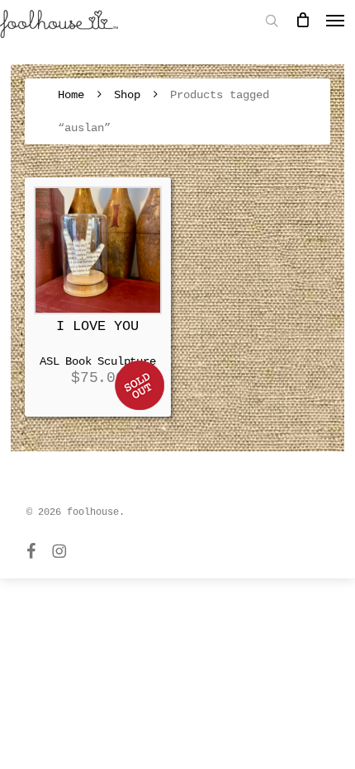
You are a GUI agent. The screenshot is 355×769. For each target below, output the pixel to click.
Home (71, 94)
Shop (127, 94)
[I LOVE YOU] (98, 250)
